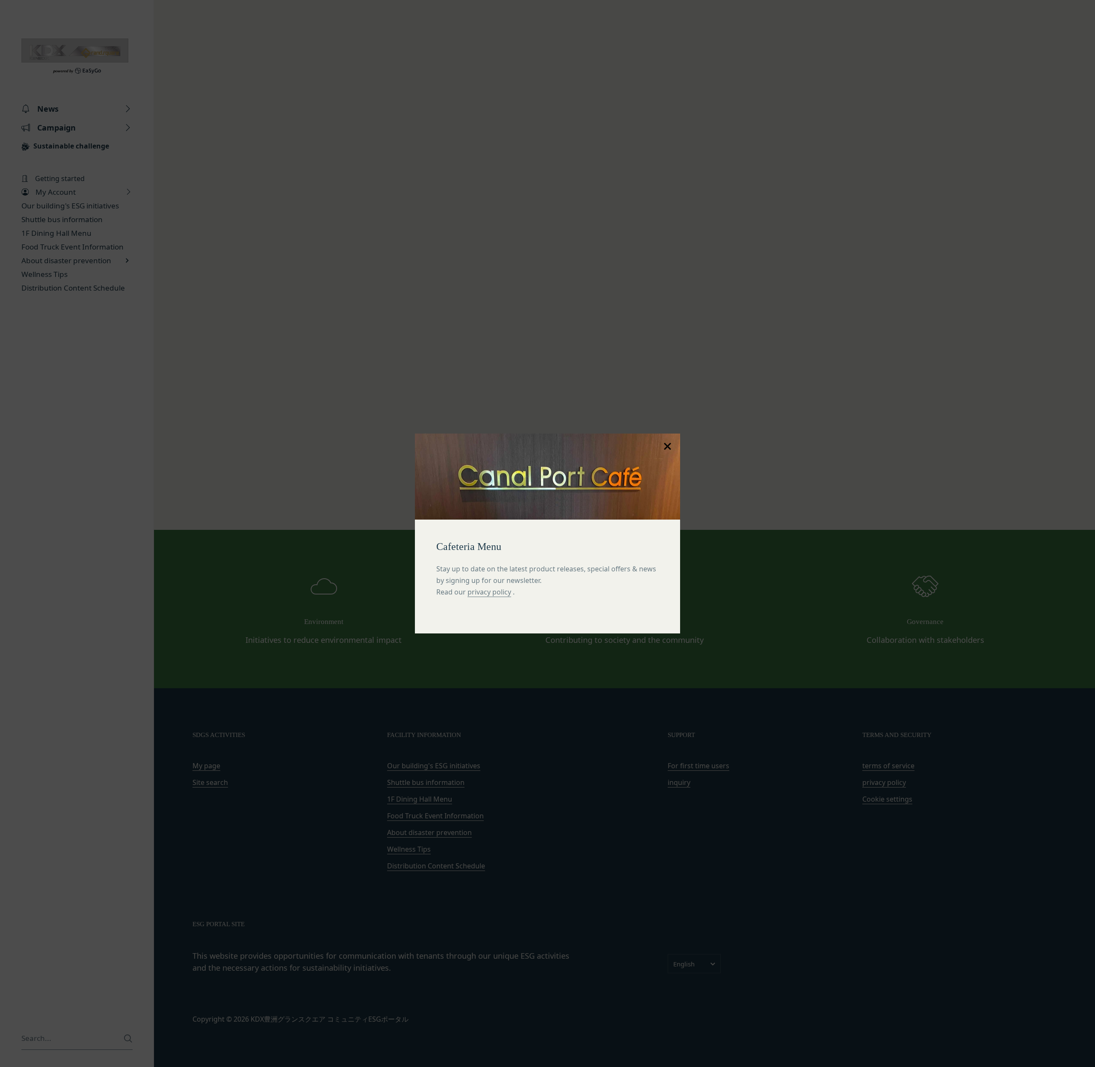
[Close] (667, 446)
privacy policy (489, 592)
